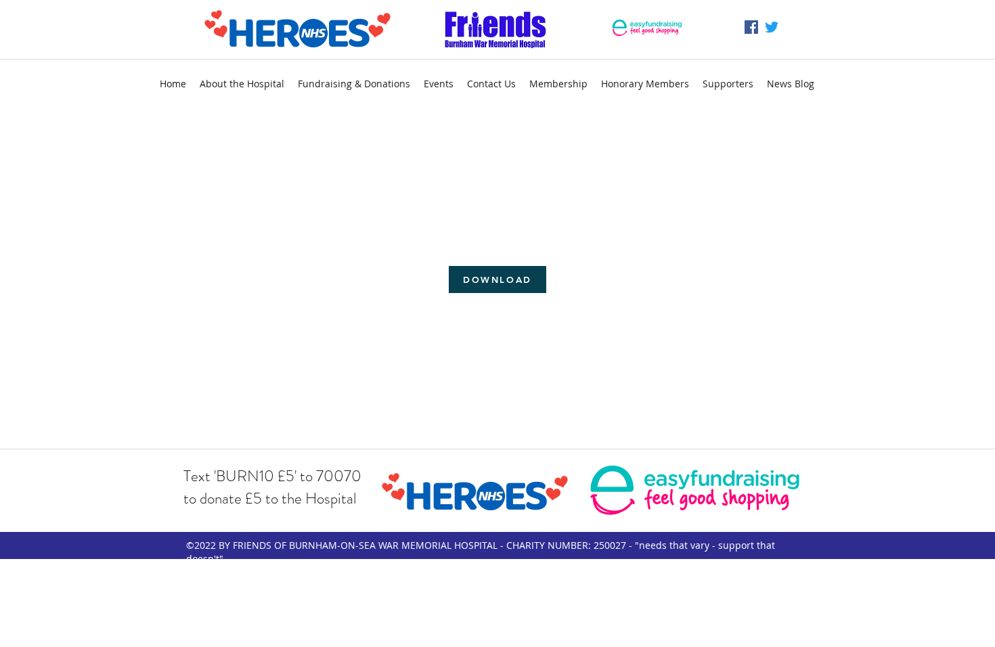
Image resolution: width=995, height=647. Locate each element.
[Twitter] (771, 27)
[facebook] (751, 27)
